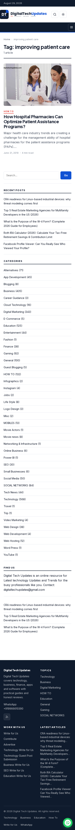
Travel (7, 506)
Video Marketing (14, 520)
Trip (6, 513)
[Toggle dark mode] (63, 14)
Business (9, 291)
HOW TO (9, 111)
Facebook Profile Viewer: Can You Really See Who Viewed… (55, 792)
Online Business (13, 450)
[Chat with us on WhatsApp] (67, 822)
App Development (15, 277)
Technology (11, 499)
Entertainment (12, 332)
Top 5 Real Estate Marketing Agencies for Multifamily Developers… (55, 750)
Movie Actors (12, 429)
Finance (8, 346)
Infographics (11, 381)
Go (66, 175)
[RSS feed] (7, 717)
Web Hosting (11, 540)
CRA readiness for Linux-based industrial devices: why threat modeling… (55, 737)
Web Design (11, 527)
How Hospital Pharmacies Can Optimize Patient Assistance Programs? (33, 121)
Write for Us (11, 733)
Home (7, 39)
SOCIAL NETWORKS (16, 485)
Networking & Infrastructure (20, 443)
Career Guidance (14, 297)
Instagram (10, 388)
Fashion (8, 339)
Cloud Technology (15, 304)
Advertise (9, 744)
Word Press (11, 547)
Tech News (11, 492)
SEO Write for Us (14, 770)
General (8, 360)
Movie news (11, 436)
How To (53, 817)
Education (10, 325)
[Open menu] (71, 27)
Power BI (9, 457)
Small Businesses (14, 471)
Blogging (9, 284)
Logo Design (11, 408)
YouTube (9, 554)
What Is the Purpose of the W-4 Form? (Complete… (54, 763)
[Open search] (54, 14)
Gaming (8, 353)
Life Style (9, 402)
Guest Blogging (13, 367)
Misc (6, 416)
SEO (6, 464)
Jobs (7, 395)
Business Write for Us (16, 764)
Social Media (11, 478)
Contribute (10, 738)
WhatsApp (26, 824)
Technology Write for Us (18, 750)
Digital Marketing (14, 311)
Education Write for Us (17, 775)
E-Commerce (12, 318)
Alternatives (11, 270)
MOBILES (9, 422)
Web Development (15, 533)
